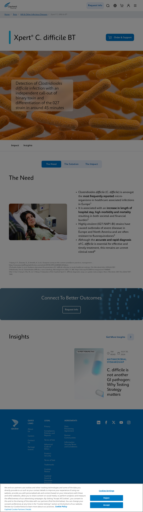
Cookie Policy (61, 506)
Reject (106, 498)
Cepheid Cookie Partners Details (17, 509)
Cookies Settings (106, 491)
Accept (106, 505)
